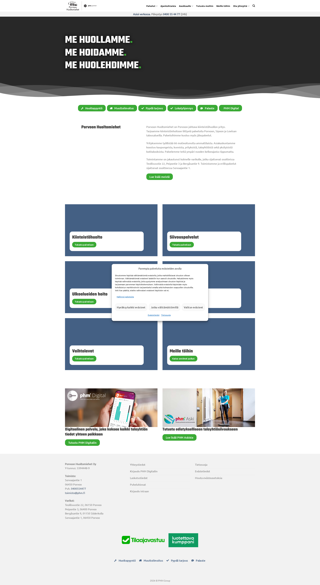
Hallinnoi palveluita (125, 296)
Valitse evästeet (193, 307)
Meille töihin (223, 5)
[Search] (253, 6)
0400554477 (78, 488)
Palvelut (150, 5)
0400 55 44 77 (171, 14)
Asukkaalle (185, 5)
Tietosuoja (166, 315)
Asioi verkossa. (142, 14)
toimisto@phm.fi (75, 492)
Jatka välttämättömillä (164, 307)
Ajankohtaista (168, 5)
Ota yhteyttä (240, 5)
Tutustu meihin (204, 5)
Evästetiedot (154, 315)
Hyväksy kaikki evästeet (131, 307)
